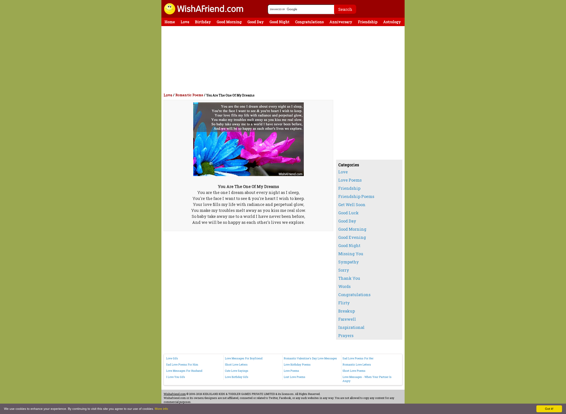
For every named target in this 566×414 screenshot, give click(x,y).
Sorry (343, 270)
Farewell (347, 319)
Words (344, 286)
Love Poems (350, 180)
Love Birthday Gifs (236, 377)
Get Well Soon (351, 204)
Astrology (392, 21)
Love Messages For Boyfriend (243, 358)
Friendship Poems (356, 196)
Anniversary (340, 21)
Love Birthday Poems (297, 364)
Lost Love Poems (294, 377)
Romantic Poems (189, 95)
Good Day (255, 21)
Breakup (346, 311)
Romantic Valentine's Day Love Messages (310, 358)
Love (185, 21)
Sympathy (348, 261)
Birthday (203, 21)
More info (161, 408)
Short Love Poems (353, 370)
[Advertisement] (284, 59)
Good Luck (348, 212)
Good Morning (229, 21)
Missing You (350, 253)
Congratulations (309, 21)
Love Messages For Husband (184, 370)
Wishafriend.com (175, 394)
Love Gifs (172, 358)
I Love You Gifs (175, 377)
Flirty (344, 302)
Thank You (349, 278)
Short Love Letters (236, 364)
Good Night (279, 21)
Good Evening (352, 237)
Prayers (346, 335)
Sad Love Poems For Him (182, 364)
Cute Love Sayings (236, 370)
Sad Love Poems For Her (357, 358)
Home (169, 21)
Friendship (367, 21)
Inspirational (351, 327)
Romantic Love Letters (356, 364)
